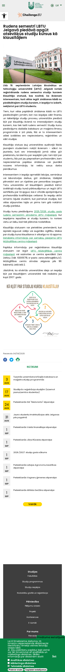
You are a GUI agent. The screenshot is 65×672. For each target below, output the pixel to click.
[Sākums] (28, 5)
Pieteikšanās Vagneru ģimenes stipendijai (35, 477)
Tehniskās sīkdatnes (22, 666)
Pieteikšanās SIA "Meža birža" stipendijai (33, 402)
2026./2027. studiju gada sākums (30, 452)
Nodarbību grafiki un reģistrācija (32, 593)
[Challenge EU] (17, 16)
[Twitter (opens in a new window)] (11, 361)
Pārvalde (32, 635)
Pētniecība (32, 601)
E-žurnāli (32, 622)
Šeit (54, 656)
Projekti (32, 611)
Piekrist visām (16, 670)
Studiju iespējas (32, 587)
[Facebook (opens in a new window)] (5, 361)
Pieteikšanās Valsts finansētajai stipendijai (34, 427)
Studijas (32, 571)
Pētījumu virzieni (32, 605)
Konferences (32, 617)
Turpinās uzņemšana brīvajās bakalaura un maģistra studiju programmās (35, 378)
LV (57, 5)
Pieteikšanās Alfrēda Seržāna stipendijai (33, 490)
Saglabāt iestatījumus (35, 670)
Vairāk (32, 504)
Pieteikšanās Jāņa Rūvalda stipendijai (32, 439)
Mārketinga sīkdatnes (23, 663)
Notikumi (32, 366)
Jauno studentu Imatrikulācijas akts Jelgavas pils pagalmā (36, 416)
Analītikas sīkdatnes (22, 660)
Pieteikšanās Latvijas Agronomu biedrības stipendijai (34, 466)
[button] (4, 16)
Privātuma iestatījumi (50, 637)
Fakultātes (32, 576)
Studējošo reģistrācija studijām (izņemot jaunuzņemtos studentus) (34, 391)
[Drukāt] (18, 360)
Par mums (32, 631)
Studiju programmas (32, 581)
